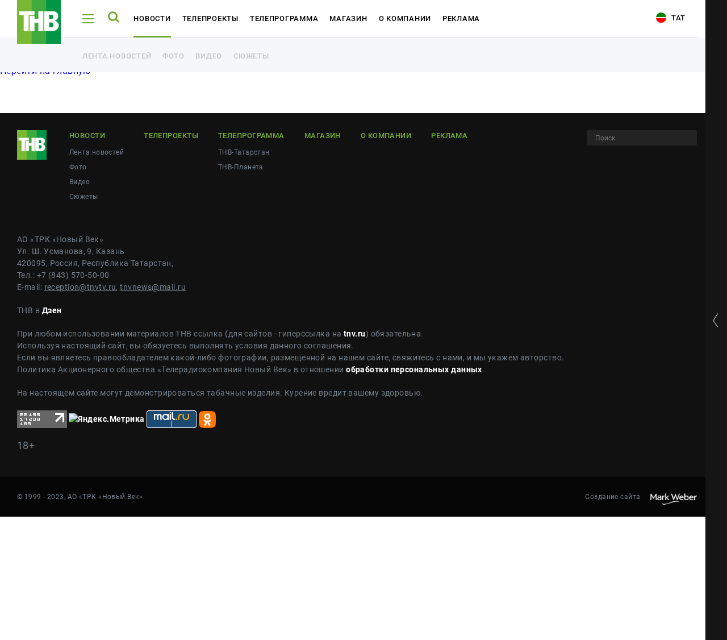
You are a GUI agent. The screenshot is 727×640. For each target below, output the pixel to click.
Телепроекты (210, 18)
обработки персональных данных (414, 369)
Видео (208, 56)
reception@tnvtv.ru (80, 287)
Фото (173, 56)
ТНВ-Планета (241, 167)
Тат (677, 18)
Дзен (52, 310)
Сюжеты (251, 56)
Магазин (348, 18)
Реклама (461, 18)
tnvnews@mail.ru (153, 287)
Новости (151, 18)
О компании (405, 18)
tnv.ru (355, 333)
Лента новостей (116, 56)
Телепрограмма (284, 18)
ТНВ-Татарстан (244, 152)
